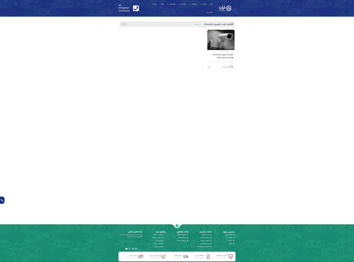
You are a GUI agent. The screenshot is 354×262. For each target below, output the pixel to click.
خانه (211, 4)
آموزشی (231, 47)
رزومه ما (183, 4)
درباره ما (154, 4)
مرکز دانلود (172, 4)
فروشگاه (194, 4)
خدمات (204, 4)
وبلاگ (162, 4)
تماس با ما (210, 12)
